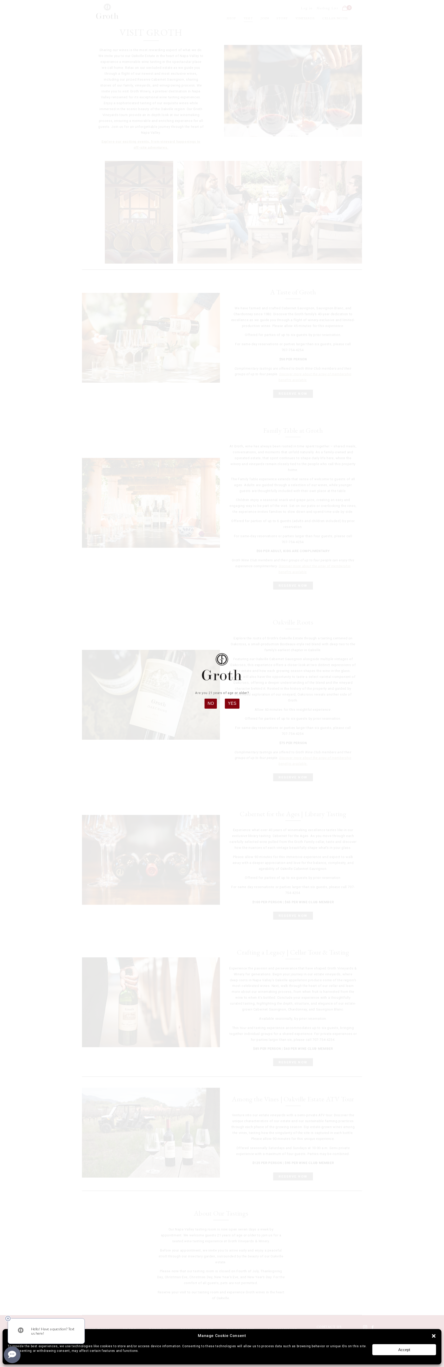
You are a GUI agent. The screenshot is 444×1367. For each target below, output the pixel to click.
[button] (433, 1336)
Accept (404, 1349)
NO (211, 703)
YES (232, 703)
